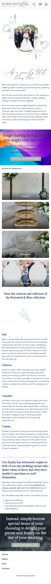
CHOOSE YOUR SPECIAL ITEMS (25, 545)
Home (5, 554)
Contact (6, 568)
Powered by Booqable (25, 575)
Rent (4, 563)
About (5, 559)
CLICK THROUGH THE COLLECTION (25, 159)
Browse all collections (11, 168)
